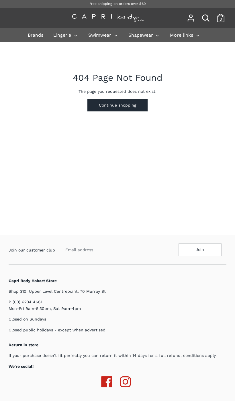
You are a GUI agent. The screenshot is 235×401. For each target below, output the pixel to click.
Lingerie (63, 35)
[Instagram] (125, 380)
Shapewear (141, 35)
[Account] (191, 15)
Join (200, 249)
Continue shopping (117, 105)
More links (182, 35)
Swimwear (100, 35)
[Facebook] (107, 380)
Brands (35, 35)
